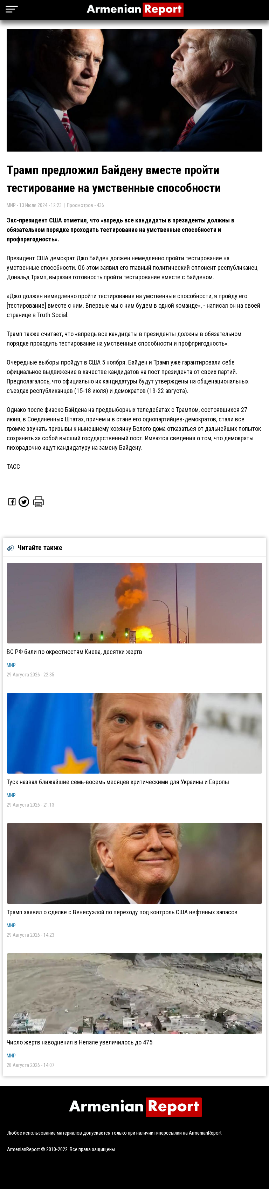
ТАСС (13, 466)
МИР (11, 665)
